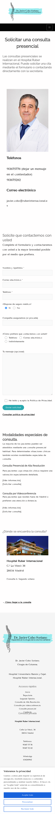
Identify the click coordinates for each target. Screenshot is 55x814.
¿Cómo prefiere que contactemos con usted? (25, 338)
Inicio (27, 692)
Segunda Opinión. (27, 699)
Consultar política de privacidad (19, 414)
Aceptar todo (27, 795)
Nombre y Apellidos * (13, 268)
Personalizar (27, 802)
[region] (27, 790)
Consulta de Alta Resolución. (27, 702)
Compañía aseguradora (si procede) (20, 318)
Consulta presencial (27, 709)
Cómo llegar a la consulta (18, 602)
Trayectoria (27, 695)
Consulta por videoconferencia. (27, 705)
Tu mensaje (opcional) (13, 351)
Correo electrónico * (13, 280)
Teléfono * (7, 292)
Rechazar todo (27, 809)
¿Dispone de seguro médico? (17, 306)
